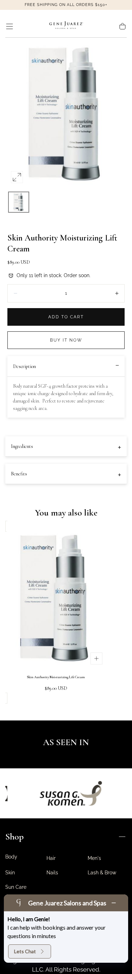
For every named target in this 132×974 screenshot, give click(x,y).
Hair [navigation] (51, 858)
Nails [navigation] (52, 872)
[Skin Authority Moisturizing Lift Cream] (56, 600)
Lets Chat (25, 951)
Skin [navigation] (10, 872)
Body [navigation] (11, 857)
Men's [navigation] (94, 858)
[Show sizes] (96, 658)
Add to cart (66, 316)
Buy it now (66, 340)
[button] (9, 26)
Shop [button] (14, 836)
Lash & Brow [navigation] (102, 872)
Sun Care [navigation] (15, 887)
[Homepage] (66, 26)
